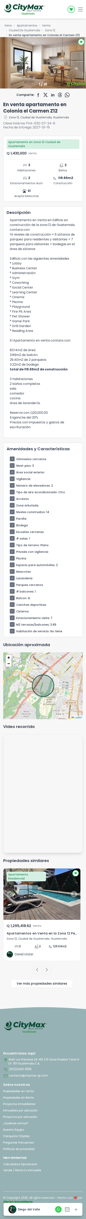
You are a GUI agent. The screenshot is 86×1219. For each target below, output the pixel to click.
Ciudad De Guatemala (24, 30)
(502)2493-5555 (17, 1069)
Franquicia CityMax (16, 1136)
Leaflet (78, 717)
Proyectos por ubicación (20, 1117)
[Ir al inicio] (25, 1027)
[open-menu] (80, 9)
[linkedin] (52, 95)
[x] (45, 95)
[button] (9, 658)
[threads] (60, 95)
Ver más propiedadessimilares (42, 983)
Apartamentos (27, 25)
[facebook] (38, 95)
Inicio (8, 25)
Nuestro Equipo (13, 1130)
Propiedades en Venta (18, 1091)
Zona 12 (50, 30)
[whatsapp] (67, 95)
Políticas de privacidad (19, 1149)
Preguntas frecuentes (18, 1143)
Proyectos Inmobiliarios (19, 1104)
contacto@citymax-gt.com (25, 1076)
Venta (46, 25)
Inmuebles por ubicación (20, 1110)
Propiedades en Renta (18, 1098)
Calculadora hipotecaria (20, 1164)
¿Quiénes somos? (15, 1123)
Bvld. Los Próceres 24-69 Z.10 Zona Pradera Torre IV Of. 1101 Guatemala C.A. (41, 1061)
